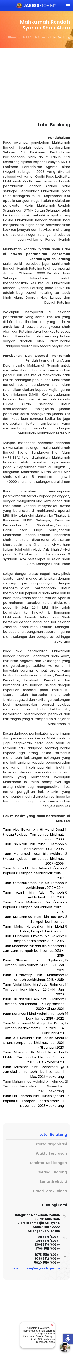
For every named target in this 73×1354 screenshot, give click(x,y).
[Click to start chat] (65, 1347)
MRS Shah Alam (34, 37)
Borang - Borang (52, 1172)
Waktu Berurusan (51, 1153)
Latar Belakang (53, 1134)
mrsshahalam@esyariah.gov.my (35, 1268)
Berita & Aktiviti (53, 1181)
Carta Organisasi (51, 1144)
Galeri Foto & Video (50, 1191)
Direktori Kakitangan (48, 1162)
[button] (68, 5)
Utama (13, 37)
